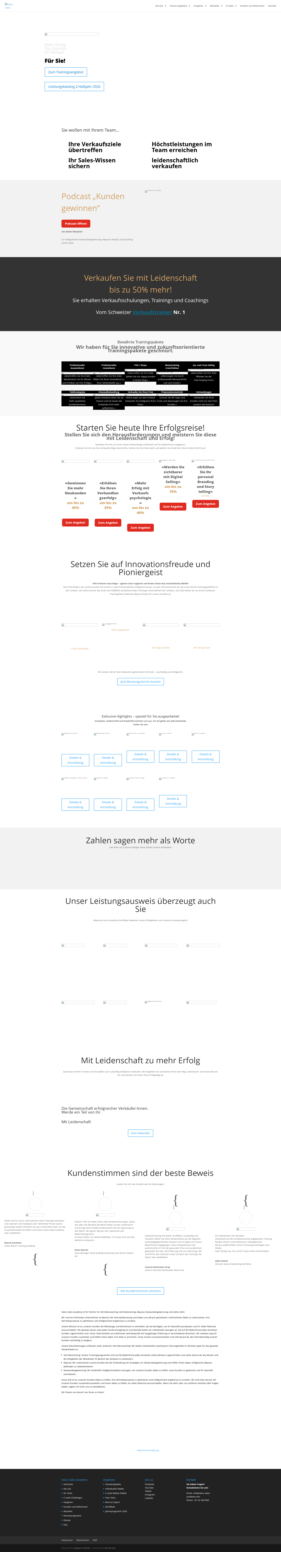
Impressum (67, 1540)
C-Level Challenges (73, 1497)
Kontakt (272, 6)
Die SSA (159, 6)
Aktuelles (214, 6)
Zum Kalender (140, 1133)
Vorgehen (198, 6)
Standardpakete (113, 1484)
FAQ (65, 1524)
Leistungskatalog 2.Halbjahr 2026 (74, 86)
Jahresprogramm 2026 (116, 1511)
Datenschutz (82, 1540)
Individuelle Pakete (114, 1488)
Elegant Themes (82, 1548)
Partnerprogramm (72, 1515)
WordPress (109, 1548)
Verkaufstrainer (152, 312)
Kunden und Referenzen (252, 6)
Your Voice (110, 1497)
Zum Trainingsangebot (65, 72)
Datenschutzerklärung (148, 1450)
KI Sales (230, 6)
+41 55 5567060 (201, 1500)
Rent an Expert (112, 1502)
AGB (95, 1540)
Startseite (68, 1484)
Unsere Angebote (178, 6)
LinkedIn (149, 1498)
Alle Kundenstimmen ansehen (140, 1291)
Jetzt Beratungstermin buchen (140, 682)
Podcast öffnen (76, 224)
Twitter (148, 1491)
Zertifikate (110, 1506)
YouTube (149, 1487)
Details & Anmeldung (75, 760)
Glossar (67, 1520)
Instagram (150, 1494)
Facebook (149, 1484)
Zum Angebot (75, 522)
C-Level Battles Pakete (116, 1493)
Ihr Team (68, 1493)
